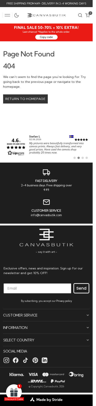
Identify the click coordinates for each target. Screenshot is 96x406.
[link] (46, 146)
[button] (7, 15)
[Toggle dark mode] (18, 15)
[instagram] (6, 360)
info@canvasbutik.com (46, 215)
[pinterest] (35, 360)
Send (81, 288)
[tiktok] (25, 360)
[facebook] (15, 360)
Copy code (46, 37)
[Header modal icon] (7, 15)
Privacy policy (64, 301)
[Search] (80, 15)
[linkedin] (44, 360)
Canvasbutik (51, 386)
